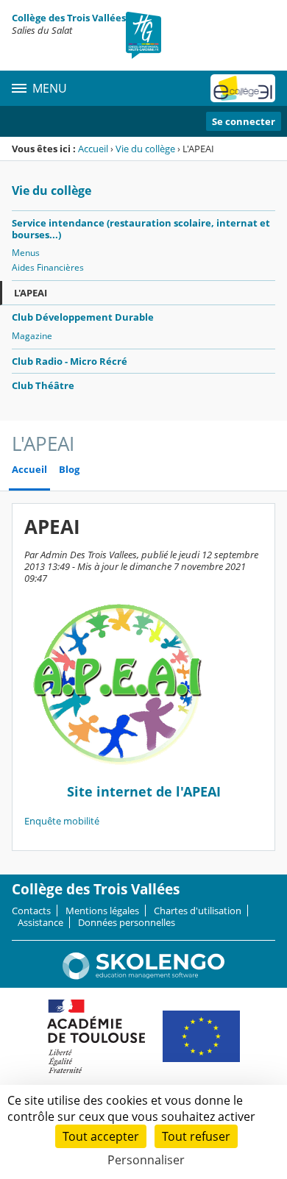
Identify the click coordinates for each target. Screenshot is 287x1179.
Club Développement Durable (83, 317)
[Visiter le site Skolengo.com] (143, 976)
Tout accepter (101, 1136)
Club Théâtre (43, 385)
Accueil (93, 148)
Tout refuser (196, 1136)
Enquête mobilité (61, 820)
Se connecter (243, 121)
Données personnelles (126, 922)
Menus (26, 252)
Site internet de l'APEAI (144, 791)
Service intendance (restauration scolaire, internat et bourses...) (141, 228)
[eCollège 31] (242, 88)
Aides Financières (48, 267)
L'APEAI (30, 292)
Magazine (32, 336)
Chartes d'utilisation (197, 910)
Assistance (40, 922)
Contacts (31, 910)
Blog (69, 469)
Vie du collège (145, 148)
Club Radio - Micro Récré (69, 361)
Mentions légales (102, 910)
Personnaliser (146, 1160)
